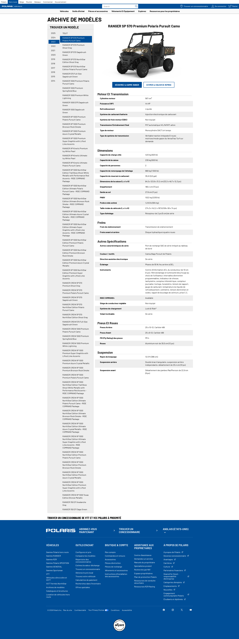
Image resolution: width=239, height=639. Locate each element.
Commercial (47, 2)
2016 (53, 72)
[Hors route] (13, 6)
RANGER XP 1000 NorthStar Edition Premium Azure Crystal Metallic (75, 263)
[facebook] (164, 610)
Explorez (142, 11)
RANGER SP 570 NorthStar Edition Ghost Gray (73, 60)
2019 (53, 59)
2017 (53, 68)
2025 (53, 33)
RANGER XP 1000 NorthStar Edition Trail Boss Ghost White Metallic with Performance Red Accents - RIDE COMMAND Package (75, 175)
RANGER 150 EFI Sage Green (74, 509)
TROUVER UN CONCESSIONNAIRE (129, 531)
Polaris (3, 2)
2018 (53, 63)
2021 (53, 50)
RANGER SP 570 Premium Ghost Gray (73, 46)
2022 (53, 46)
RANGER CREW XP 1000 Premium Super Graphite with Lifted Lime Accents (75, 353)
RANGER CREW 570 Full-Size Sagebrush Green (75, 323)
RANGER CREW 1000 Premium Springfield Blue (75, 337)
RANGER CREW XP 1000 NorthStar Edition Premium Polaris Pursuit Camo (74, 455)
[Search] (135, 6)
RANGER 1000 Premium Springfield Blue (72, 89)
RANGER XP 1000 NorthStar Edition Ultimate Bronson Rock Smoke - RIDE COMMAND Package (75, 202)
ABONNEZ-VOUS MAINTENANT (88, 531)
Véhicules (64, 11)
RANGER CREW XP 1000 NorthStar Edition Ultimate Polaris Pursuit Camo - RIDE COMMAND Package (74, 401)
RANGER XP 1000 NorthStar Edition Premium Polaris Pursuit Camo (74, 243)
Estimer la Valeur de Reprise (158, 84)
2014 (53, 81)
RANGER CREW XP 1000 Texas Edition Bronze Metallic (75, 496)
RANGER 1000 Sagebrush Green (73, 111)
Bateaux (37, 2)
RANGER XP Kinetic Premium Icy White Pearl (75, 149)
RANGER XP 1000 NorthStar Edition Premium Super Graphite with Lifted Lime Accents (74, 274)
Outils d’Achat (78, 11)
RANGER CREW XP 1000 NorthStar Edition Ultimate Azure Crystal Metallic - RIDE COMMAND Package (74, 427)
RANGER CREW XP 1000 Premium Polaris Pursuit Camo (75, 376)
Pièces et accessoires (98, 11)
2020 (53, 55)
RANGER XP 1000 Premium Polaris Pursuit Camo (74, 118)
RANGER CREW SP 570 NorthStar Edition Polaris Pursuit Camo (73, 307)
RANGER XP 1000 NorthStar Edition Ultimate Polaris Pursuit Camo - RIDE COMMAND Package (75, 189)
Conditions (115, 610)
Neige (22, 2)
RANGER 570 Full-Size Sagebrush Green (72, 75)
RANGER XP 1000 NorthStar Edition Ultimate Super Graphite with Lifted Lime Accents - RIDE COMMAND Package (74, 230)
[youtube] (191, 610)
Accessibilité (127, 610)
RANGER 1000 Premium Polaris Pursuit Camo (75, 82)
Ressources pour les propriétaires (165, 11)
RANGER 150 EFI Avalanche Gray (74, 503)
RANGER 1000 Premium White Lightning (75, 96)
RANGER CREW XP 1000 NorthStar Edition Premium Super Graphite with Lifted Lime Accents (74, 486)
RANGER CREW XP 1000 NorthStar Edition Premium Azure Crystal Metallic (74, 475)
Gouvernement (60, 2)
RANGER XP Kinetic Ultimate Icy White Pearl (74, 157)
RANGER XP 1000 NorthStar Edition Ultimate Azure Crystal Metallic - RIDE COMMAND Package (75, 215)
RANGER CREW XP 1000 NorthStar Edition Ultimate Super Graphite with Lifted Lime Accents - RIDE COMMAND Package (74, 442)
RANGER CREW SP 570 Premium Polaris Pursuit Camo (75, 291)
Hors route (13, 2)
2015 (53, 76)
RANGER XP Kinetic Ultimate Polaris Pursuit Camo (74, 164)
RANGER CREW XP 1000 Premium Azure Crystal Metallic (75, 361)
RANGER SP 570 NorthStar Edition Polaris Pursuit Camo (74, 67)
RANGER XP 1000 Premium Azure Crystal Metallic (74, 132)
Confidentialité (80, 610)
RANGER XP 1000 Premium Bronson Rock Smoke (74, 125)
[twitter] (182, 610)
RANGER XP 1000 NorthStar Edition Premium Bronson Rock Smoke (74, 253)
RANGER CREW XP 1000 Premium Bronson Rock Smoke (75, 369)
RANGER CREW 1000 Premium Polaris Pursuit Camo (75, 330)
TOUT (65, 33)
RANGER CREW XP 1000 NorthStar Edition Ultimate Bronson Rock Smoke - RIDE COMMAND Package (74, 414)
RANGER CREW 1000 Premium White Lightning (75, 344)
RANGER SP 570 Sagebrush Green (74, 53)
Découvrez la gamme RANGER (127, 84)
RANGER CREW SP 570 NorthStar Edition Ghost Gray (75, 316)
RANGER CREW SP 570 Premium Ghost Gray (72, 284)
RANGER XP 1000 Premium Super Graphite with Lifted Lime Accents (74, 141)
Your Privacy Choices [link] (96, 610)
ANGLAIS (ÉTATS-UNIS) (175, 529)
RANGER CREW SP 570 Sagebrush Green (72, 298)
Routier (29, 2)
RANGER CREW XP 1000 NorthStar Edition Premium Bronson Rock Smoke (74, 465)
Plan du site (67, 610)
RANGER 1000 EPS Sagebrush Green (75, 103)
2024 (53, 37)
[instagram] (173, 610)
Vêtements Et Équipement (123, 11)
